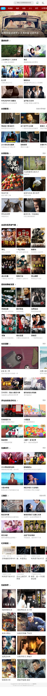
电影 (17, 8)
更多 (44, 343)
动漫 (23, 8)
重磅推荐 (5, 41)
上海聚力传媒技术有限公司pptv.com (24, 683)
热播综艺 (5, 448)
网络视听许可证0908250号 (28, 685)
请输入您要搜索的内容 (24, 2)
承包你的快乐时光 (8, 400)
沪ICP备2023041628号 (17, 685)
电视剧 (10, 8)
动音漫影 (5, 344)
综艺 (36, 8)
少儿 (30, 8)
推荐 (3, 8)
